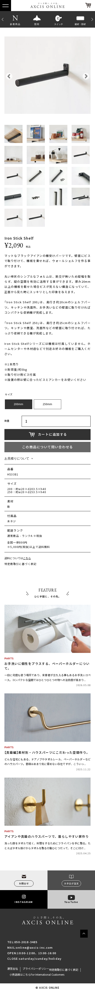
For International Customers (47, 975)
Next (93, 19)
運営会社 (12, 969)
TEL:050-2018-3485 (22, 942)
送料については (17, 558)
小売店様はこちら (20, 975)
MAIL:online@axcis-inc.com (30, 947)
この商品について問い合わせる (47, 446)
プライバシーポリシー (36, 969)
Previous (2, 19)
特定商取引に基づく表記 (20, 564)
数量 (6, 421)
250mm (47, 404)
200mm (18, 404)
